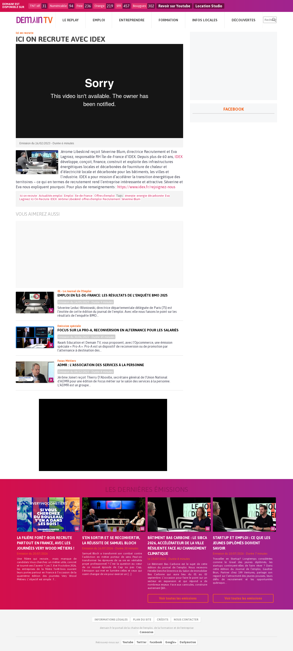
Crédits (162, 619)
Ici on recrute (24, 33)
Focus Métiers (66, 360)
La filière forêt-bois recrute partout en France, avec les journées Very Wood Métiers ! (45, 543)
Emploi (68, 195)
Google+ (170, 642)
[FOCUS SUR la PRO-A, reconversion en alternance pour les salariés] (35, 337)
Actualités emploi (50, 195)
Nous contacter (186, 619)
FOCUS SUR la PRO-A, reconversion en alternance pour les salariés (118, 330)
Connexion (146, 632)
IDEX (179, 157)
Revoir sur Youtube (174, 6)
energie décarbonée (150, 195)
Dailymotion (188, 642)
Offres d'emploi (104, 195)
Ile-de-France (83, 195)
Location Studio (208, 6)
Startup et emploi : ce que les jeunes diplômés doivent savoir (241, 543)
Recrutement (111, 199)
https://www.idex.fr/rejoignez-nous (146, 187)
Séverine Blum (131, 199)
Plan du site (142, 619)
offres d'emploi (92, 199)
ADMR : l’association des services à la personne (100, 365)
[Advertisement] (103, 254)
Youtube (128, 642)
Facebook (156, 642)
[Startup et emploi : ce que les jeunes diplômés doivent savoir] (244, 521)
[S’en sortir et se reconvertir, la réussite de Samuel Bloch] (113, 521)
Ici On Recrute (40, 199)
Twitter (141, 642)
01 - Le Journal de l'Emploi (74, 291)
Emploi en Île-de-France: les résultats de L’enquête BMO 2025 (112, 295)
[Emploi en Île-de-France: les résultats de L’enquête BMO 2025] (35, 302)
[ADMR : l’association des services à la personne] (35, 372)
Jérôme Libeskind (69, 199)
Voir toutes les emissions (178, 598)
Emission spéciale (69, 326)
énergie (130, 195)
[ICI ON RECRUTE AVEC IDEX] (37, 162)
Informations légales (111, 619)
